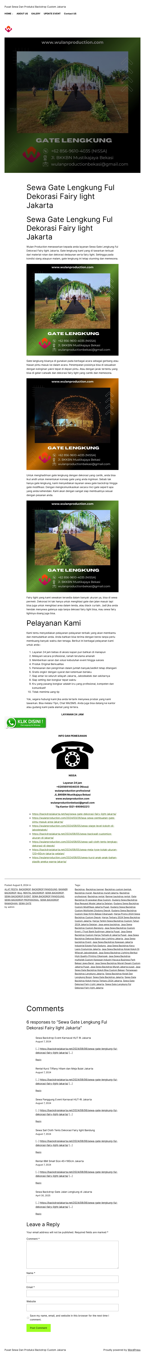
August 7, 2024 (43, 1041)
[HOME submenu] (12, 13)
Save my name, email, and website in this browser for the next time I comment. (69, 1317)
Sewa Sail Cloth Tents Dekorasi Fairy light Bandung (65, 1130)
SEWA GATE (25, 903)
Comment (33, 1238)
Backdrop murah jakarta (105, 893)
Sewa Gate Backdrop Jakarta (108, 977)
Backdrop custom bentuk (118, 889)
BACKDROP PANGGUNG (44, 889)
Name (30, 1273)
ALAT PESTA (11, 889)
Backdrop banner (95, 889)
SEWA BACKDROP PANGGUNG (48, 896)
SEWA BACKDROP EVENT (18, 896)
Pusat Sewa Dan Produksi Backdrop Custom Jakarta (35, 6)
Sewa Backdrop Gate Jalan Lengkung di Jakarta (64, 1191)
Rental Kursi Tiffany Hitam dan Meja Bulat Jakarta (64, 1068)
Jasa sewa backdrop (109, 924)
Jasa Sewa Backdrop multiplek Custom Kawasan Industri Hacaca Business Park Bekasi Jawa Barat (105, 960)
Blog (19, 893)
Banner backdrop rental (117, 896)
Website (31, 1301)
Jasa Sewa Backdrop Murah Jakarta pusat (112, 966)
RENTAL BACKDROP (33, 893)
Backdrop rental (96, 896)
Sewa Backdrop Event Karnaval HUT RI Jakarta (63, 1037)
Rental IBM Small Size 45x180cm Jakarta (60, 1161)
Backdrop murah (83, 893)
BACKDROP (25, 889)
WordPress (134, 1349)
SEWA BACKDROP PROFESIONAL (22, 900)
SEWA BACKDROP (54, 893)
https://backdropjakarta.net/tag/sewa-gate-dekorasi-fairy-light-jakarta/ (74, 813)
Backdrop (80, 889)
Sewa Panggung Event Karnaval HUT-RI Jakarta (64, 1099)
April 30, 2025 (43, 1195)
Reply (38, 1059)
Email (30, 1287)
